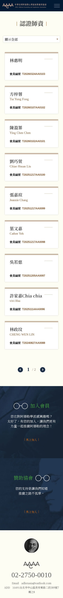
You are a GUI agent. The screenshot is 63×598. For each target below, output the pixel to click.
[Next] (42, 369)
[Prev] (20, 369)
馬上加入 (31, 439)
